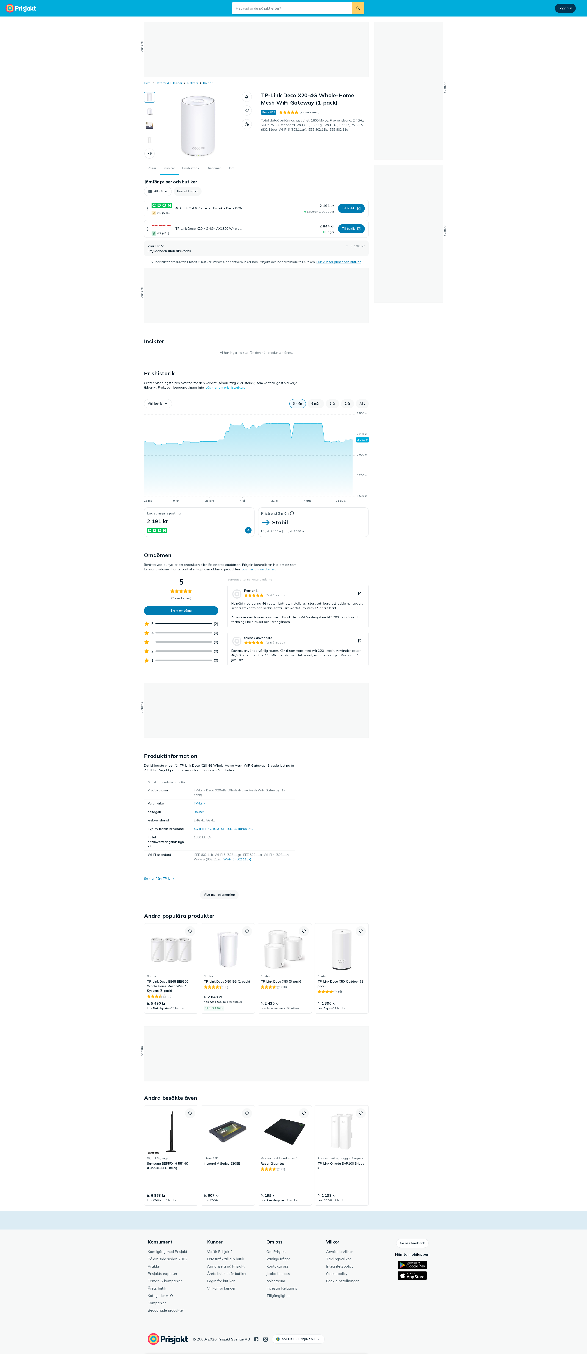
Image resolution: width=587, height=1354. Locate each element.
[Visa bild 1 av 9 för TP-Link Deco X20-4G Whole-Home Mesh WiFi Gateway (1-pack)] (149, 97)
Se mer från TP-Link (159, 878)
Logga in (565, 8)
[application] (256, 458)
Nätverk (192, 83)
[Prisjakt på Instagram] (265, 1339)
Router (207, 83)
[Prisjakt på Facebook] (256, 1339)
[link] (298, 606)
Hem (147, 83)
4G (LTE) (200, 829)
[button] (149, 154)
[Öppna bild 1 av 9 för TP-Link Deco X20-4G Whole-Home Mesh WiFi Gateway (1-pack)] (198, 126)
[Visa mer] (148, 208)
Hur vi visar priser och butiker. (338, 262)
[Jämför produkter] (247, 124)
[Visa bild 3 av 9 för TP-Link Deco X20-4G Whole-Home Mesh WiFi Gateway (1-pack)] (149, 125)
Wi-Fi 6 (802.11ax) (237, 859)
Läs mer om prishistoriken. (225, 387)
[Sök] (358, 8)
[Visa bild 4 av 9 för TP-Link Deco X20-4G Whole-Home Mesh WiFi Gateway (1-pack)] (149, 139)
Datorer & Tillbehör (169, 83)
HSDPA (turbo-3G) (240, 829)
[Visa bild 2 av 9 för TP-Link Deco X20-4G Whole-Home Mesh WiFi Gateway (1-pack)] (149, 111)
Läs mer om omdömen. (259, 569)
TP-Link (199, 803)
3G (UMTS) (216, 829)
